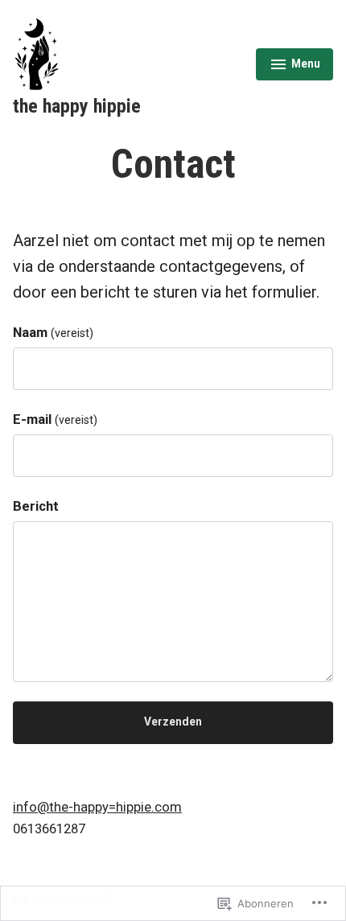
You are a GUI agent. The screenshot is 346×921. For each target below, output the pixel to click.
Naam (53, 332)
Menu (296, 66)
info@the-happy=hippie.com (97, 807)
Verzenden (173, 721)
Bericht (36, 506)
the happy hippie (77, 106)
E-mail (55, 419)
